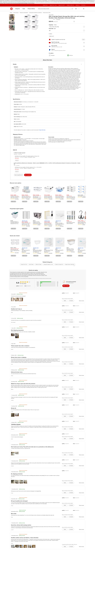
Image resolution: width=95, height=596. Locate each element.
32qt (56, 26)
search (72, 8)
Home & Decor (36, 0)
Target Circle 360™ (61, 5)
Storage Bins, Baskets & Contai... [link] (48, 264)
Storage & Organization (24, 12)
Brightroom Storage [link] (38, 264)
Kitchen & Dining (42, 0)
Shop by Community (51, 1)
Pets (84, 0)
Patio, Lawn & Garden (49, 0)
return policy (53, 141)
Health (86, 0)
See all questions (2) (18, 175)
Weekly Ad (77, 5)
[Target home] (11, 8)
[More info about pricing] (74, 21)
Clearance (64, 1)
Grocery (55, 0)
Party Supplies (36, 1)
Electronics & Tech (15, 1)
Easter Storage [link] (31, 264)
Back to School (11, 0)
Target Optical (57, 1)
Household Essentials (61, 0)
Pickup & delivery (31, 8)
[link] (52, 19)
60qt (58, 26)
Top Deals (82, 1)
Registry (19, 3)
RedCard (23, 3)
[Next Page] (84, 27)
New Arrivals (69, 1)
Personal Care (73, 0)
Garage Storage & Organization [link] (69, 264)
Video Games (21, 1)
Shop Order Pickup (4, 3)
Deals (61, 1)
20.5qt (53, 26)
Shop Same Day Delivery (13, 3)
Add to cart (51, 36)
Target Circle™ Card (53, 5)
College (15, 0)
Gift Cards (45, 1)
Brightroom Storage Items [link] (59, 264)
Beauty (69, 0)
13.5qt (50, 26)
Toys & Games (8, 1)
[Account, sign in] (78, 9)
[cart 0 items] (83, 9)
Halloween (19, 0)
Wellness (89, 0)
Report (34, 157)
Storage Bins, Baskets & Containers (35, 12)
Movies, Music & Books (28, 1)
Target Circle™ (45, 5)
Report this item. (42, 129)
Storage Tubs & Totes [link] (24, 264)
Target (11, 12)
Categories (17, 8)
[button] (52, 19)
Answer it (16, 160)
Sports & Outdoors (79, 0)
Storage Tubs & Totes (46, 12)
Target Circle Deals (88, 1)
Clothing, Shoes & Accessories (27, 0)
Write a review (66, 285)
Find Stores (32, 3)
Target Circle (27, 3)
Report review (81, 300)
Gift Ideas (41, 1)
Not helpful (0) (30, 157)
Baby (66, 0)
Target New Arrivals (4, 0)
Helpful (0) (25, 157)
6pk (49, 30)
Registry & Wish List (70, 5)
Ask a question (28, 175)
